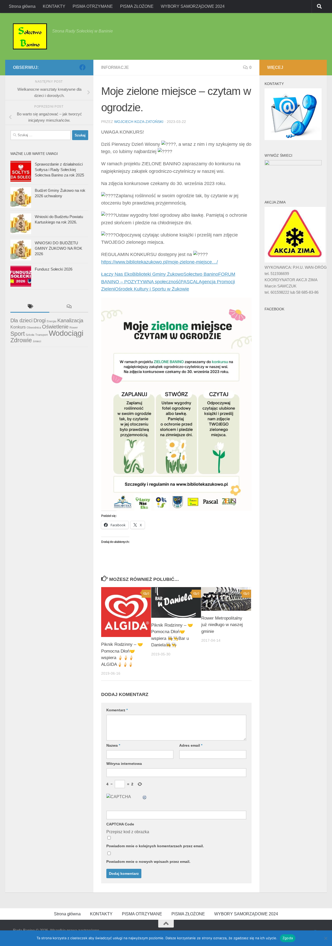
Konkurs (18, 327)
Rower (74, 327)
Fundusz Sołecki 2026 (53, 269)
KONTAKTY (54, 6)
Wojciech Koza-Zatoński (138, 122)
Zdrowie (21, 340)
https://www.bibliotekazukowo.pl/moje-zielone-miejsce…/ (159, 262)
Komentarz (117, 710)
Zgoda (287, 938)
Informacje (115, 67)
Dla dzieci (21, 320)
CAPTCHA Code (120, 824)
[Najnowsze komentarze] (68, 307)
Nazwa (113, 745)
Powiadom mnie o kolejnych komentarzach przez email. (155, 846)
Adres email (190, 745)
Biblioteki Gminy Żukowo (157, 274)
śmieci (37, 341)
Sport (17, 333)
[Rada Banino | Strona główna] (30, 36)
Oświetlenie (55, 327)
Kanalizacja (70, 320)
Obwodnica (34, 327)
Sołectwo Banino (200, 274)
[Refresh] (145, 796)
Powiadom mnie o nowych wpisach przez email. (148, 861)
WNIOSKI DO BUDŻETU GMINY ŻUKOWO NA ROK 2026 (58, 248)
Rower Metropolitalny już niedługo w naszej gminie (222, 625)
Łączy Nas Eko (116, 274)
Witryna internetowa (124, 763)
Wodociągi (66, 333)
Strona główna (22, 6)
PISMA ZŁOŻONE (137, 6)
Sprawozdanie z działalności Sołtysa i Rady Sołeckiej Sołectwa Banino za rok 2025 (59, 169)
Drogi (39, 320)
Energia (51, 321)
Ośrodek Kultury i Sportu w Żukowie (152, 289)
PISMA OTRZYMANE (93, 6)
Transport (41, 334)
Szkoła (30, 334)
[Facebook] (82, 67)
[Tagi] (29, 307)
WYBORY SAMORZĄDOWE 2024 (193, 6)
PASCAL (190, 281)
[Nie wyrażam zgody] (325, 938)
